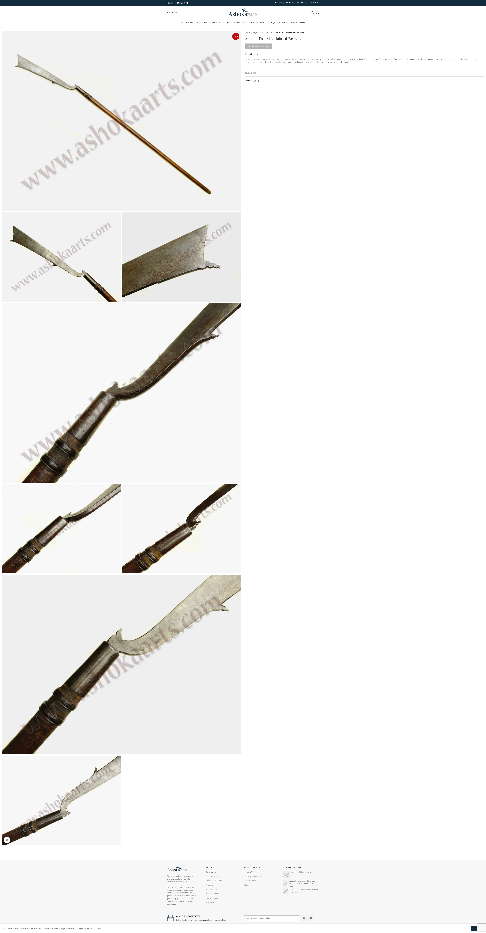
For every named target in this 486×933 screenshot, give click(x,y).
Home (247, 32)
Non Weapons (212, 898)
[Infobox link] (172, 12)
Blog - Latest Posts (292, 867)
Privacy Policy (250, 880)
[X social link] (255, 81)
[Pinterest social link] (258, 81)
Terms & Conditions (252, 876)
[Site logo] (243, 12)
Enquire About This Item (259, 46)
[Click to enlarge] (7, 840)
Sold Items (210, 902)
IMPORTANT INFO (252, 867)
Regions (256, 32)
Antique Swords (212, 876)
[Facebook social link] (252, 81)
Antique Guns (211, 889)
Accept (476, 928)
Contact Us (248, 872)
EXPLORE (209, 867)
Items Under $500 (213, 872)
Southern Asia (267, 32)
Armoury (209, 885)
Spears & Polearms (214, 880)
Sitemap (247, 885)
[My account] (317, 12)
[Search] (312, 12)
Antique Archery (212, 893)
